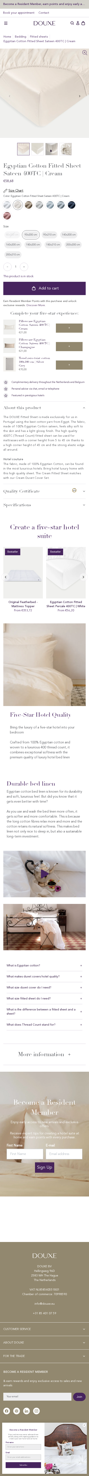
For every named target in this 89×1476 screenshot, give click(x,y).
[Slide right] (5, 577)
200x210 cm (13, 255)
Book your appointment (18, 12)
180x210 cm (53, 245)
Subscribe (23, 1465)
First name (9, 1442)
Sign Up (44, 1168)
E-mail (50, 1145)
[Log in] (77, 23)
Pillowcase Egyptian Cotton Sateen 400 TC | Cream (34, 324)
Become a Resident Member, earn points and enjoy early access (44, 4)
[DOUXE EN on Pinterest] (16, 1411)
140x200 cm (69, 235)
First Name (15, 1145)
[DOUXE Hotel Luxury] (44, 23)
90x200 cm (31, 235)
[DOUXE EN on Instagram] (36, 1411)
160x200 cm (13, 245)
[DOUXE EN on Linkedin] (26, 1411)
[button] (5, 23)
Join (79, 1396)
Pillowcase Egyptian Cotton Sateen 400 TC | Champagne (34, 343)
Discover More (35, 305)
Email (8, 1453)
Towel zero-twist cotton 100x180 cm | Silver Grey (34, 361)
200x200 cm (73, 245)
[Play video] (44, 874)
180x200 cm (33, 245)
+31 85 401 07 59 (44, 1313)
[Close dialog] (84, 1425)
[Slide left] (80, 96)
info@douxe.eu (45, 1303)
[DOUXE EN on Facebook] (6, 1411)
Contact (43, 12)
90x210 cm (49, 235)
